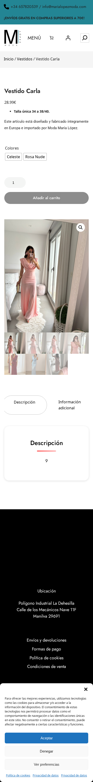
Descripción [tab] (24, 402)
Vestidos (24, 59)
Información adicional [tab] (69, 405)
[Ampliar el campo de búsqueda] (84, 38)
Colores (12, 148)
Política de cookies (18, 775)
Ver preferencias (46, 764)
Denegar (46, 751)
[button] (85, 689)
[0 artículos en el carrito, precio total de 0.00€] (51, 38)
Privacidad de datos (46, 775)
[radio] (13, 156)
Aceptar (47, 738)
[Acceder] (68, 38)
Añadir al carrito (46, 198)
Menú (34, 38)
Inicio (9, 59)
